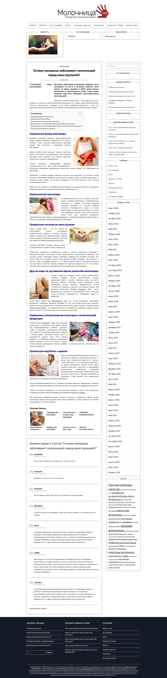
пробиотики (132, 539)
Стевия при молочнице (116, 87)
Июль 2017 (113, 338)
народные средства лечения (126, 536)
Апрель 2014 (114, 462)
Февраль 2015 (114, 426)
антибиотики (118, 493)
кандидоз (127, 522)
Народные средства (82, 25)
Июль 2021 (113, 239)
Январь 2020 (114, 281)
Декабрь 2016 (114, 369)
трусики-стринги (113, 559)
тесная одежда (133, 556)
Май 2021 (112, 249)
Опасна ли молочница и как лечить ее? (121, 96)
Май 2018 (112, 307)
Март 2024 (113, 208)
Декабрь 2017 (114, 327)
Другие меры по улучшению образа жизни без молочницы (53, 124)
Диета (67, 25)
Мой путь (43, 25)
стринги (64, 278)
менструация (113, 534)
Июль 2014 (113, 452)
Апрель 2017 (114, 353)
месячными (62, 217)
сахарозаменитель (129, 546)
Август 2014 (114, 446)
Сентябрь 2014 (115, 441)
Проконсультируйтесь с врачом (43, 128)
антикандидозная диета (121, 496)
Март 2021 (113, 260)
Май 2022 (112, 229)
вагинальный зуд (121, 502)
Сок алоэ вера (124, 489)
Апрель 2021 (114, 255)
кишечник (135, 522)
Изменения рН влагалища (40, 119)
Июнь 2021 (113, 244)
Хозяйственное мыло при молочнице (121, 92)
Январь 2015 (114, 431)
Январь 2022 (114, 234)
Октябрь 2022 (114, 218)
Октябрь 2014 (114, 436)
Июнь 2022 (113, 224)
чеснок (117, 567)
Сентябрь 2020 (115, 270)
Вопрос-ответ (132, 25)
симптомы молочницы (121, 552)
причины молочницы (117, 539)
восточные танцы (126, 505)
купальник (82, 289)
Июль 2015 (113, 405)
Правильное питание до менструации (45, 121)
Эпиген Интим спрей (38, 308)
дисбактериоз (126, 515)
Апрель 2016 (114, 389)
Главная (32, 25)
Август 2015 (113, 400)
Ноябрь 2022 (114, 213)
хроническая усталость (116, 565)
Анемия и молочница (125, 148)
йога (120, 522)
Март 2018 (113, 317)
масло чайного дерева (131, 531)
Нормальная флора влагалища (42, 117)
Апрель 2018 (114, 312)
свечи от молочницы (117, 549)
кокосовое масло (114, 526)
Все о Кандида (56, 25)
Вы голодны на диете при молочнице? (121, 107)
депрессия (112, 507)
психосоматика (113, 546)
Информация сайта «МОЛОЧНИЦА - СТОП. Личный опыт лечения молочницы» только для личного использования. (84, 667)
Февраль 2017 (114, 363)
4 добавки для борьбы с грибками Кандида (40, 641)
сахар (121, 546)
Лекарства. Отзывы (115, 25)
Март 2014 (113, 467)
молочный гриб (112, 536)
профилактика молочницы (122, 542)
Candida (84, 386)
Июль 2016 (113, 379)
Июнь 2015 (113, 410)
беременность (115, 499)
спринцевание (56, 301)
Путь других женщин (115, 196)
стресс (124, 556)
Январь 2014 (114, 472)
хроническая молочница (127, 562)
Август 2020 (114, 275)
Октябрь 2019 (114, 286)
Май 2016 (112, 384)
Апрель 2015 (114, 421)
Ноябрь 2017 (114, 332)
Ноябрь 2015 (114, 395)
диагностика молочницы (124, 507)
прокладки (46, 323)
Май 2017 (112, 348)
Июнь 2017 (113, 343)
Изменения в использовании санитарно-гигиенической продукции (56, 126)
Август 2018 (113, 291)
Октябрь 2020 (114, 265)
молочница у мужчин (126, 534)
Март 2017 (113, 358)
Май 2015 (112, 415)
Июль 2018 (113, 296)
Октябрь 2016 (114, 374)
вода (117, 505)
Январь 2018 (114, 322)
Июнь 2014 (113, 457)
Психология (99, 25)
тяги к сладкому (43, 261)
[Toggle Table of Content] (79, 114)
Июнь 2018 (113, 301)
